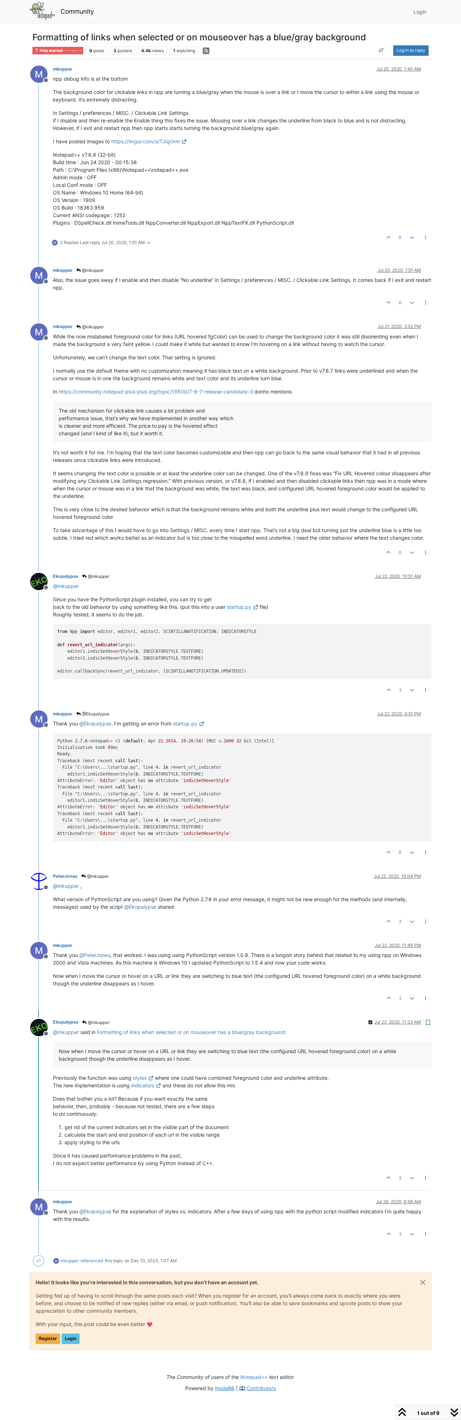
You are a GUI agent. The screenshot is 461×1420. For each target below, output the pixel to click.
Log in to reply (411, 50)
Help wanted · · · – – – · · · (60, 50)
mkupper (62, 69)
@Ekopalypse (95, 713)
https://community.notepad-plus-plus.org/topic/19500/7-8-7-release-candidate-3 (156, 391)
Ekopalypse (65, 576)
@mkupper (92, 270)
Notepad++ (254, 1377)
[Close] (423, 1282)
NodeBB (224, 1388)
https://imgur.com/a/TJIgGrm (145, 141)
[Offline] (41, 74)
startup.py (239, 607)
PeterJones (65, 876)
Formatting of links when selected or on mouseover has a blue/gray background (191, 1032)
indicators (142, 1085)
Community (77, 11)
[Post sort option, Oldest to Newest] (382, 50)
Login (70, 1338)
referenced (91, 1260)
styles (140, 1078)
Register (48, 1338)
